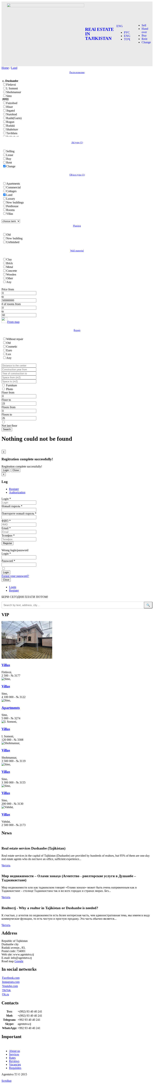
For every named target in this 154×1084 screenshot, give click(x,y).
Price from (8, 289)
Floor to (6, 399)
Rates (12, 1057)
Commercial (13, 187)
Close (16, 470)
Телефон (8, 535)
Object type (77, 174)
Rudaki (10, 125)
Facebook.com (11, 977)
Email (6, 528)
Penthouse (12, 206)
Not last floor (9, 425)
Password (8, 561)
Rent (144, 38)
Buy (144, 35)
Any (8, 282)
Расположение (77, 72)
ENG (119, 26)
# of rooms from (11, 304)
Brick (9, 263)
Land (14, 67)
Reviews (14, 1061)
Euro (9, 350)
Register (14, 489)
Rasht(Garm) (14, 118)
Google (18, 961)
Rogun (10, 121)
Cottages (11, 191)
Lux (8, 354)
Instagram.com (11, 982)
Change (146, 42)
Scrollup (6, 1080)
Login (6, 470)
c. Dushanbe (10, 80)
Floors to (7, 414)
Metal (9, 267)
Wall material (77, 250)
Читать (6, 865)
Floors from (8, 407)
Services (14, 1054)
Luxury (10, 198)
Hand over (145, 30)
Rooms (10, 210)
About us (14, 1051)
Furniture (11, 385)
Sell (144, 25)
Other (9, 278)
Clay (9, 259)
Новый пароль (12, 506)
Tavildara (11, 133)
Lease (9, 155)
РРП (5, 99)
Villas (9, 213)
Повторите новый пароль (19, 513)
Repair (77, 330)
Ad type (77, 142)
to (3, 296)
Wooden (11, 274)
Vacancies (15, 1064)
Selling (10, 151)
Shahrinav (12, 129)
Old (8, 234)
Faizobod (11, 103)
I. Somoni (12, 88)
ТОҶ (127, 39)
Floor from (8, 392)
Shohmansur (13, 92)
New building (14, 238)
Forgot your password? (15, 576)
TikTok (6, 990)
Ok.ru (5, 994)
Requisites (15, 1068)
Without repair (14, 339)
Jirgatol (10, 110)
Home (5, 67)
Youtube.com (10, 986)
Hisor (9, 106)
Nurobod (11, 114)
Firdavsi (11, 84)
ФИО (6, 520)
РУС (127, 32)
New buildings (15, 202)
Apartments (13, 183)
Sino (9, 95)
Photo (9, 389)
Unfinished (12, 242)
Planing (77, 225)
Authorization (17, 492)
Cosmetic (11, 346)
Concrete (11, 270)
